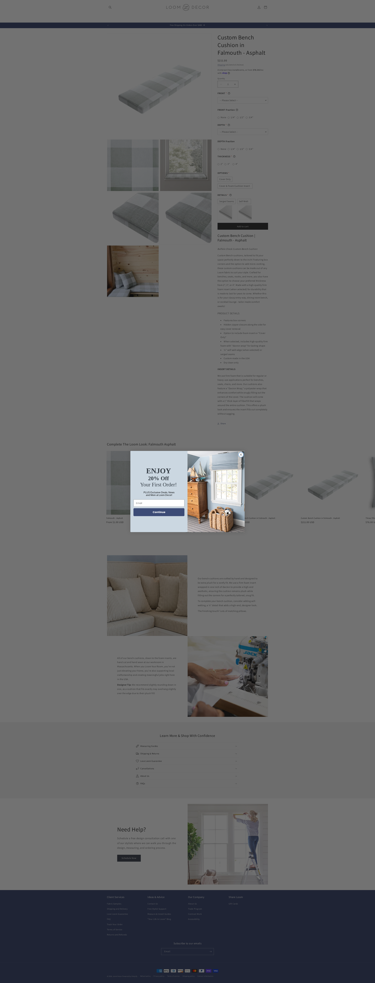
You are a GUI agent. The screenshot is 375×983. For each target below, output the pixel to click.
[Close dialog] (240, 454)
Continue (159, 512)
